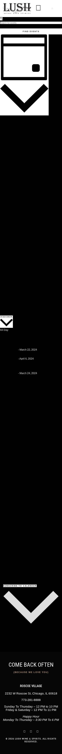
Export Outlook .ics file (12, 650)
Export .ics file (8, 646)
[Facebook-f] (37, 731)
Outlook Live (7, 642)
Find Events (31, 31)
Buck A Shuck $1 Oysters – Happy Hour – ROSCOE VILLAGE (27, 340)
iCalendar (5, 634)
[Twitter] (31, 731)
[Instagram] (24, 731)
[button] (52, 8)
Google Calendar (9, 631)
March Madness (16, 354)
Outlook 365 (7, 638)
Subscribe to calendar (20, 586)
